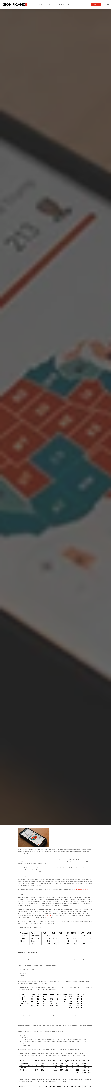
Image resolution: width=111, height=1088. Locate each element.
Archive (55, 424)
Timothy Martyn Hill (51, 432)
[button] (108, 4)
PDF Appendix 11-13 (83, 1015)
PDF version (49, 915)
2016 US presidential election (81, 889)
